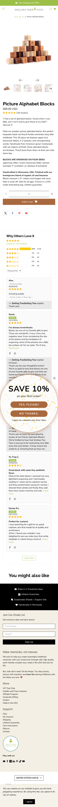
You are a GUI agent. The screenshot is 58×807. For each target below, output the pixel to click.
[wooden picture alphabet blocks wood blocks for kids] (29, 50)
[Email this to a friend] (26, 213)
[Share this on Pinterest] (19, 213)
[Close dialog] (54, 378)
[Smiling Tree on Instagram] (10, 762)
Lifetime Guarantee (11, 722)
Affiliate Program (10, 694)
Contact (6, 731)
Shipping (7, 719)
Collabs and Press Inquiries (15, 691)
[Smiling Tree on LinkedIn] (14, 762)
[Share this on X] (5, 213)
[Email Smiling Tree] (4, 762)
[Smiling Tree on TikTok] (20, 762)
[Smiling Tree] (29, 9)
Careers (6, 700)
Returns (6, 728)
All (23, 17)
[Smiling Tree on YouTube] (23, 762)
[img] (29, 289)
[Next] (37, 80)
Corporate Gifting (10, 697)
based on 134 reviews (16, 243)
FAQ (5, 714)
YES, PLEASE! (29, 404)
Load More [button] (29, 558)
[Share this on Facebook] (12, 213)
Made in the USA (10, 703)
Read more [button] (14, 348)
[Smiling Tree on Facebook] (7, 762)
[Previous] (21, 80)
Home (16, 17)
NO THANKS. (29, 413)
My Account (8, 716)
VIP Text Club (9, 688)
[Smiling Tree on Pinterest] (17, 762)
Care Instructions (10, 725)
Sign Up (29, 642)
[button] (9, 112)
